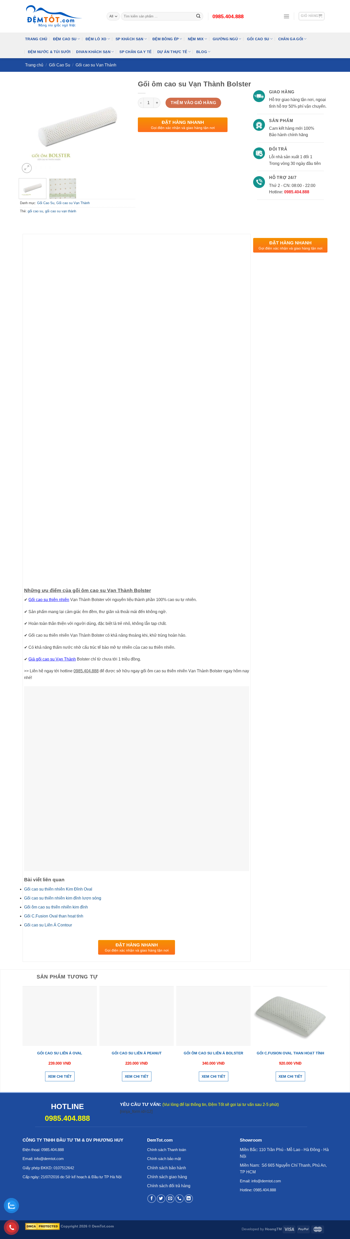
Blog (201, 52)
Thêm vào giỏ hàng (193, 103)
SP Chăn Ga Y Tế (135, 52)
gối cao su (35, 211)
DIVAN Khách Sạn (93, 52)
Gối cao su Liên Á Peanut (137, 1053)
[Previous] (28, 126)
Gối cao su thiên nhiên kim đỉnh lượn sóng (62, 898)
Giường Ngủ (225, 39)
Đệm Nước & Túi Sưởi (49, 52)
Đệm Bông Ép (165, 39)
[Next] (126, 126)
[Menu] (286, 16)
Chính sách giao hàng (167, 1177)
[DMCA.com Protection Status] (42, 1226)
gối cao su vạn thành (60, 211)
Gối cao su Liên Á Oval (59, 1053)
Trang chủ (34, 65)
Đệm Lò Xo (96, 39)
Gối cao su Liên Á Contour (48, 925)
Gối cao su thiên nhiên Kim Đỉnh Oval (58, 889)
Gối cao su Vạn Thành (96, 65)
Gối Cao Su (258, 39)
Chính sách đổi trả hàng (168, 1186)
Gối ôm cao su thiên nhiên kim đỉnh (56, 907)
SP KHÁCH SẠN (129, 39)
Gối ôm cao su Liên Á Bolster (213, 1053)
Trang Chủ (36, 39)
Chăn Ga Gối (290, 39)
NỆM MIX (196, 39)
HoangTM (273, 1229)
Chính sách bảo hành (166, 1168)
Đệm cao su (65, 39)
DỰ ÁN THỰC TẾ (172, 52)
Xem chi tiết (60, 1076)
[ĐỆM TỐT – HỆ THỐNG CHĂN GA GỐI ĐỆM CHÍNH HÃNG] (62, 16)
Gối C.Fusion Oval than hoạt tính (53, 916)
